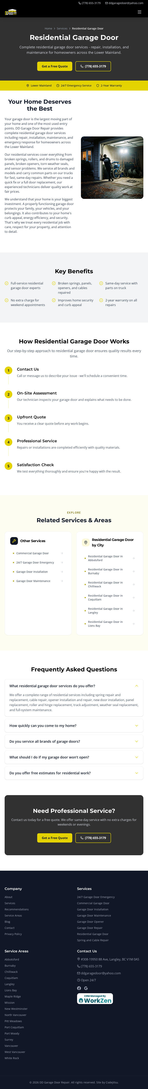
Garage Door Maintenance (94, 915)
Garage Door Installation (92, 909)
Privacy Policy (13, 934)
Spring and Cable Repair (93, 940)
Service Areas (13, 915)
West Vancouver (15, 1052)
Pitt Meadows (13, 1021)
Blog (7, 921)
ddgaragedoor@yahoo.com (126, 3)
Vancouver (11, 1046)
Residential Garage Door (92, 934)
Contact (9, 928)
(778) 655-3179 (91, 3)
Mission (10, 1002)
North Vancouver (15, 1015)
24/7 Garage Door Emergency (96, 897)
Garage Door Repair (90, 928)
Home (48, 28)
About (8, 897)
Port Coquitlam (14, 1027)
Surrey (9, 1039)
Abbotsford (12, 959)
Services (62, 28)
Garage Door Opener (90, 921)
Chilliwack (11, 972)
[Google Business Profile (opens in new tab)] (86, 988)
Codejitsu (112, 1082)
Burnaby (10, 965)
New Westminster (16, 1009)
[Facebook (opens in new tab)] (79, 988)
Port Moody (12, 1033)
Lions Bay (11, 990)
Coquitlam (11, 978)
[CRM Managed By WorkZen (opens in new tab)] (95, 998)
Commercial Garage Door (93, 903)
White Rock (12, 1058)
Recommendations (17, 909)
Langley (9, 984)
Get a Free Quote (55, 66)
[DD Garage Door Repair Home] (11, 12)
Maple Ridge (13, 996)
